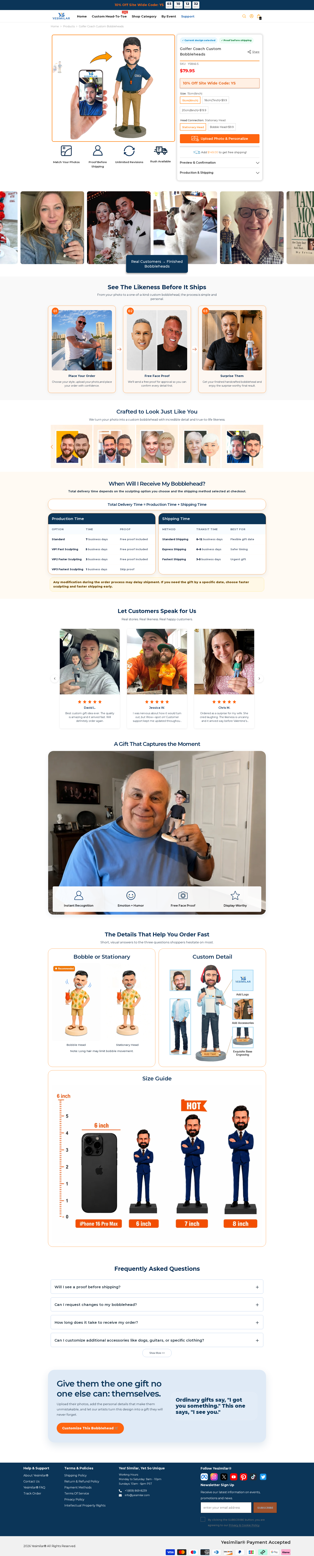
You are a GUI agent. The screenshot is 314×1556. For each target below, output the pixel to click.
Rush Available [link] (160, 161)
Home (55, 26)
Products (69, 26)
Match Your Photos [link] (66, 162)
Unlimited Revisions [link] (129, 162)
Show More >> (157, 1353)
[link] (66, 151)
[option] (123, 87)
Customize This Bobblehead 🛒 (90, 1428)
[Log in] (252, 16)
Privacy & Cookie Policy (244, 1525)
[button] (51, 446)
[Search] (245, 16)
